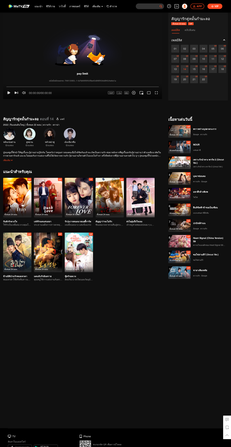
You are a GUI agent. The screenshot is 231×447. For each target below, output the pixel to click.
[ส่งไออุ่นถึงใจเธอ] (140, 186)
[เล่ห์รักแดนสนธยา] (48, 186)
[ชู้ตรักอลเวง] (79, 241)
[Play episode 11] (213, 59)
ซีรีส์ (86, 6)
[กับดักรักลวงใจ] (17, 186)
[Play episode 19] (175, 79)
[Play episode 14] (185, 69)
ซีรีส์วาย (50, 6)
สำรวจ (113, 6)
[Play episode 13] (175, 69)
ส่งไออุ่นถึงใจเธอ (134, 210)
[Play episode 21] (194, 79)
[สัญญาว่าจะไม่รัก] (110, 186)
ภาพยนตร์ (74, 6)
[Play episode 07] (175, 59)
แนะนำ (38, 6)
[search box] (161, 6)
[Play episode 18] (222, 69)
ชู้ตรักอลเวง (70, 265)
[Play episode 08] (185, 59)
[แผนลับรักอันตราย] (48, 241)
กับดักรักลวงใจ (10, 210)
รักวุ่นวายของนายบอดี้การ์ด (78, 210)
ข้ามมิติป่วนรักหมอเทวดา (15, 265)
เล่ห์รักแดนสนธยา (42, 210)
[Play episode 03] (194, 49)
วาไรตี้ (62, 6)
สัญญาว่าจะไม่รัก (104, 210)
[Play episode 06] (222, 49)
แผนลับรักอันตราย (43, 265)
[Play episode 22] (203, 79)
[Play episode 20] (185, 79)
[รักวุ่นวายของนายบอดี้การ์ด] (79, 186)
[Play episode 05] (213, 49)
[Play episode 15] (194, 69)
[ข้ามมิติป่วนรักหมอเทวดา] (17, 241)
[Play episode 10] (203, 59)
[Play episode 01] (175, 49)
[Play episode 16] (203, 69)
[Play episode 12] (222, 59)
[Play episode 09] (194, 59)
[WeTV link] (19, 6)
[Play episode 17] (213, 69)
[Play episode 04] (203, 49)
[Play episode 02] (185, 49)
